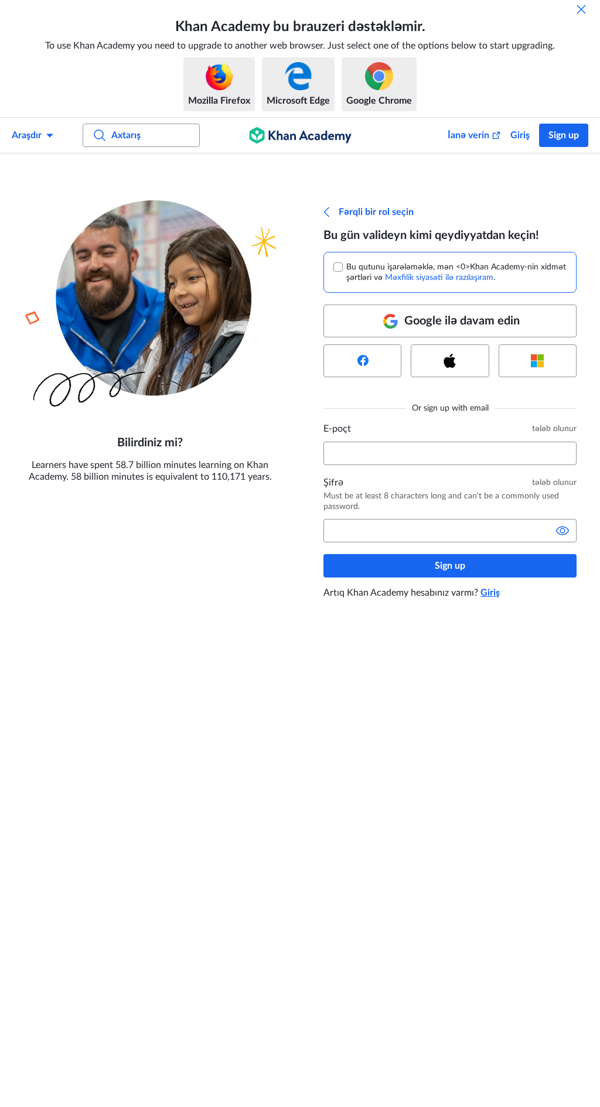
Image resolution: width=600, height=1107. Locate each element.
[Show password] (562, 530)
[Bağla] (581, 9)
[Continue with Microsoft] (538, 360)
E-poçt (337, 428)
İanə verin (468, 135)
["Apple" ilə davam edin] (450, 360)
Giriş (520, 135)
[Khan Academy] (300, 135)
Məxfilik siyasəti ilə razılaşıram (439, 278)
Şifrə (333, 482)
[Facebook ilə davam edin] (362, 360)
